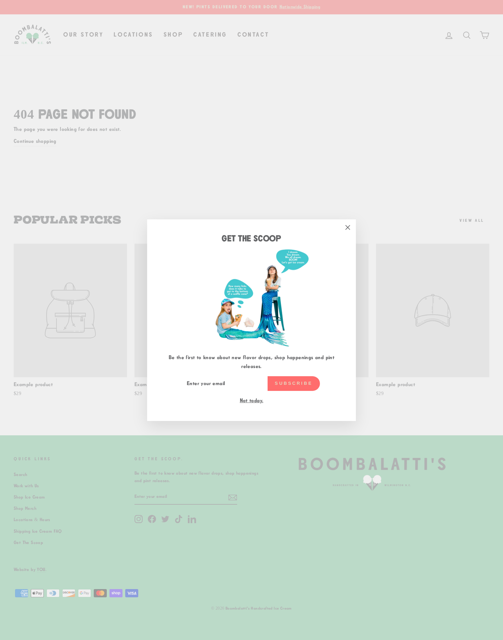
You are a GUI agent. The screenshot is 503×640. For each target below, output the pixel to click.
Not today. (251, 400)
